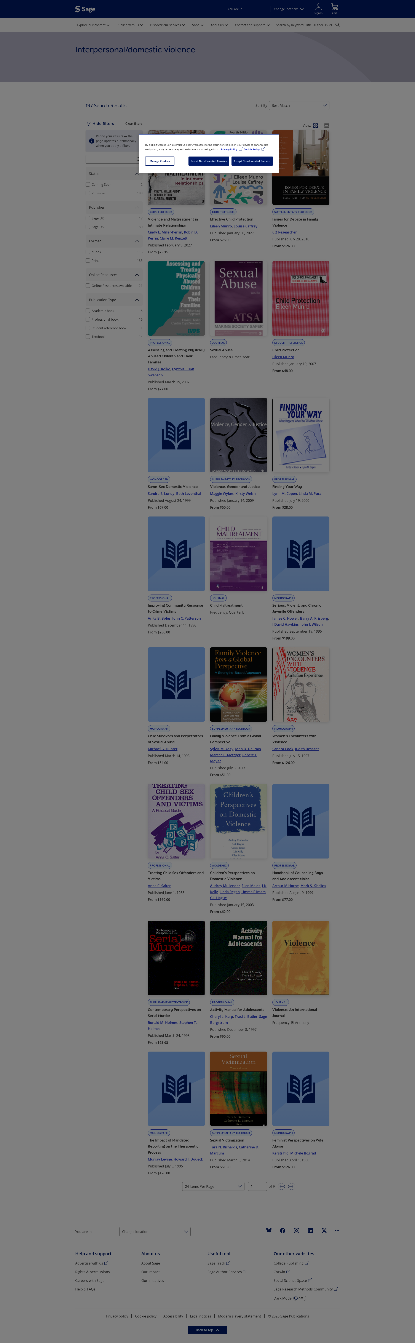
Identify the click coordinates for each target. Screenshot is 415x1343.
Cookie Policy (252, 149)
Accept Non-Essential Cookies (252, 161)
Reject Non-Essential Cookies (209, 161)
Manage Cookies (160, 161)
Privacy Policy (229, 149)
